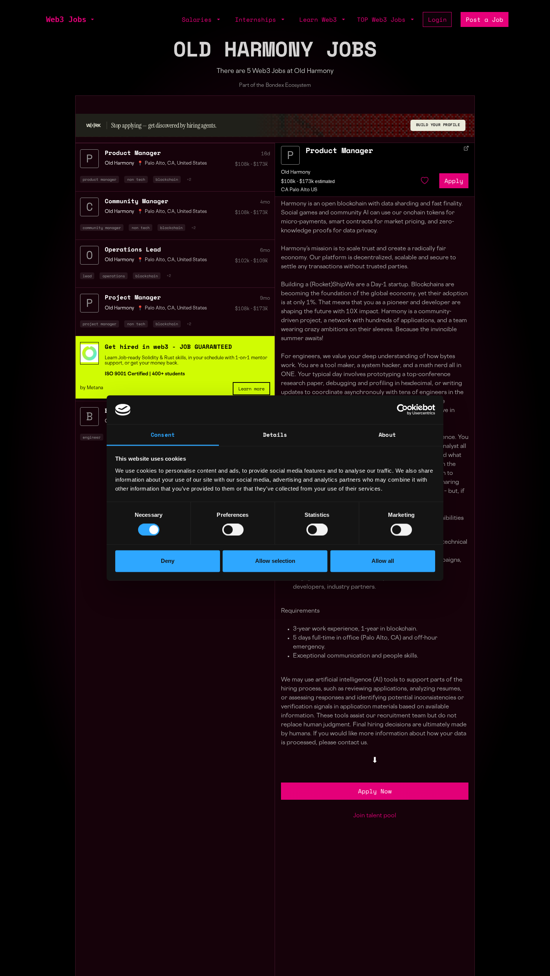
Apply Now (375, 791)
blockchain (167, 179)
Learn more (251, 388)
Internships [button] (257, 19)
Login (437, 19)
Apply (453, 180)
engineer (92, 437)
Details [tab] (275, 434)
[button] (91, 19)
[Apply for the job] (290, 155)
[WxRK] (94, 125)
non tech (136, 179)
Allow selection (275, 561)
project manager (99, 323)
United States (192, 163)
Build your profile (438, 124)
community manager (102, 227)
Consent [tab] (163, 434)
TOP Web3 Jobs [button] (383, 19)
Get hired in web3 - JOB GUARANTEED (168, 346)
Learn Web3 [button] (319, 19)
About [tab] (387, 434)
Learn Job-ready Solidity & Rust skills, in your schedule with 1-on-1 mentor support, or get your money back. (186, 361)
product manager (99, 179)
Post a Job (484, 19)
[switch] (233, 530)
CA (171, 163)
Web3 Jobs (66, 19)
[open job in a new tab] (466, 148)
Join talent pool (374, 816)
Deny (167, 561)
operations (114, 275)
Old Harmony (296, 172)
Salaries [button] (199, 19)
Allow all (383, 561)
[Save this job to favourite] (424, 180)
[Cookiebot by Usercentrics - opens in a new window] (402, 409)
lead (87, 275)
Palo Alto (155, 163)
